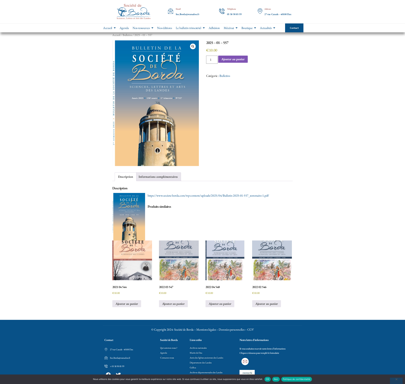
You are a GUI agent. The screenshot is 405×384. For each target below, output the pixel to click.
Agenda (124, 28)
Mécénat (229, 28)
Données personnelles (231, 329)
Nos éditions (164, 28)
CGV (250, 329)
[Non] (396, 381)
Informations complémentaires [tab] (158, 177)
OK (267, 379)
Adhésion (214, 28)
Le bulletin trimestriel (188, 28)
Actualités (266, 28)
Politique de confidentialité (296, 379)
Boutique (247, 28)
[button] (193, 46)
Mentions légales (206, 329)
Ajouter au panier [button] (126, 304)
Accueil (107, 28)
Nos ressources (141, 28)
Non (276, 379)
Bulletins (127, 35)
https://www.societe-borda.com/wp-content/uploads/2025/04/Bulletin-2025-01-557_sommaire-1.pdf (208, 195)
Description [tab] (125, 177)
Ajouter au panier (233, 59)
